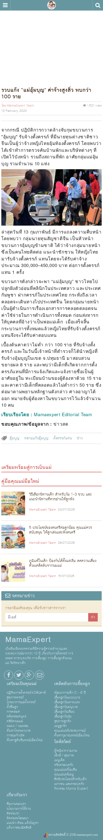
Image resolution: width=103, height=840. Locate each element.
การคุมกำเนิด (16, 735)
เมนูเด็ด (59, 760)
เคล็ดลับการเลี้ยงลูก (72, 683)
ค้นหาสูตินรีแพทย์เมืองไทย (25, 740)
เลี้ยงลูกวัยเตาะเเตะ (67, 702)
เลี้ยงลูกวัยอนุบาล (66, 707)
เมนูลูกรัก (60, 726)
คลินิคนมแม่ (15, 721)
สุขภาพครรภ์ (15, 697)
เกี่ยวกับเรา (17, 795)
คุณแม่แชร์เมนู (64, 774)
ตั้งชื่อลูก (12, 707)
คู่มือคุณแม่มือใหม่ (20, 481)
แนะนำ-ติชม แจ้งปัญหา (23, 822)
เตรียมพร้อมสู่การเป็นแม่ (26, 467)
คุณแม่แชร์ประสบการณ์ (70, 730)
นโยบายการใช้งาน (19, 808)
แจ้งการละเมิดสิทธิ (19, 827)
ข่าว (80, 438)
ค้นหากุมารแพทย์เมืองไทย (72, 735)
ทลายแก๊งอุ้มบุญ (36, 438)
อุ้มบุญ (14, 438)
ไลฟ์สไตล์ (62, 741)
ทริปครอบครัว (63, 765)
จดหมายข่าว (22, 596)
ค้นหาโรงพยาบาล (18, 730)
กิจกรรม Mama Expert (71, 788)
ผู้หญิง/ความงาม (65, 750)
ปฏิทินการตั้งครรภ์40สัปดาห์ (26, 692)
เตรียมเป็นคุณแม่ (21, 683)
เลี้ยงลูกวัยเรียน (64, 711)
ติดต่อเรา (13, 813)
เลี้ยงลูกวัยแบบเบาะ (67, 697)
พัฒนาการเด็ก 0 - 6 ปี (70, 692)
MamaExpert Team (20, 105)
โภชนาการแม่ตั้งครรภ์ (21, 702)
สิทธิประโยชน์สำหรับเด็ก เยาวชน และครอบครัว (70, 781)
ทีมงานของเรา (16, 804)
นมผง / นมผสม (17, 726)
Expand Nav (5, 5)
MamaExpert (51, 5)
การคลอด (13, 711)
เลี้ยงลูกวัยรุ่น (63, 716)
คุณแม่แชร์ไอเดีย (65, 769)
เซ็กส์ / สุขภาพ (64, 755)
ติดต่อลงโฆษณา (18, 818)
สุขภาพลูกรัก (62, 721)
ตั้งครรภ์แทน (62, 438)
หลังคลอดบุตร (16, 716)
